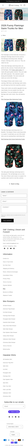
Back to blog (15, 184)
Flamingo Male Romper (9, 315)
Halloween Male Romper (9, 339)
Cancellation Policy (8, 275)
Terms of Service (7, 345)
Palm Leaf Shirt (7, 389)
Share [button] (4, 35)
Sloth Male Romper (8, 329)
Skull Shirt (5, 382)
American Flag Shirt (8, 362)
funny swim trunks (17, 70)
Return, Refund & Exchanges (10, 271)
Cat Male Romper (7, 312)
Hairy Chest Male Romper (9, 325)
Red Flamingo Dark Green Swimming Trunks (13, 139)
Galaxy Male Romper (8, 335)
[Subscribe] (23, 406)
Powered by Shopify (19, 445)
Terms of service (7, 282)
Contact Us (6, 258)
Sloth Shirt (5, 366)
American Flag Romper (9, 308)
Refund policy (6, 349)
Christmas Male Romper (9, 342)
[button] (3, 5)
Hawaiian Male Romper (9, 322)
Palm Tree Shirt (7, 386)
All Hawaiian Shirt (7, 359)
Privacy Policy (6, 278)
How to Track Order (8, 261)
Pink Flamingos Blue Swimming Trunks (11, 99)
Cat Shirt (5, 369)
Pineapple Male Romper (9, 319)
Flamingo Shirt (6, 376)
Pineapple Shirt (7, 372)
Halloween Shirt (7, 392)
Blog (4, 288)
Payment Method (7, 285)
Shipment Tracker (7, 295)
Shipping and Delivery (8, 268)
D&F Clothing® (12, 445)
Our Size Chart (7, 265)
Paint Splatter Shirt (8, 379)
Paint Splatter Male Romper (10, 332)
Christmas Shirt (7, 396)
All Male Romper (7, 305)
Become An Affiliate (8, 292)
